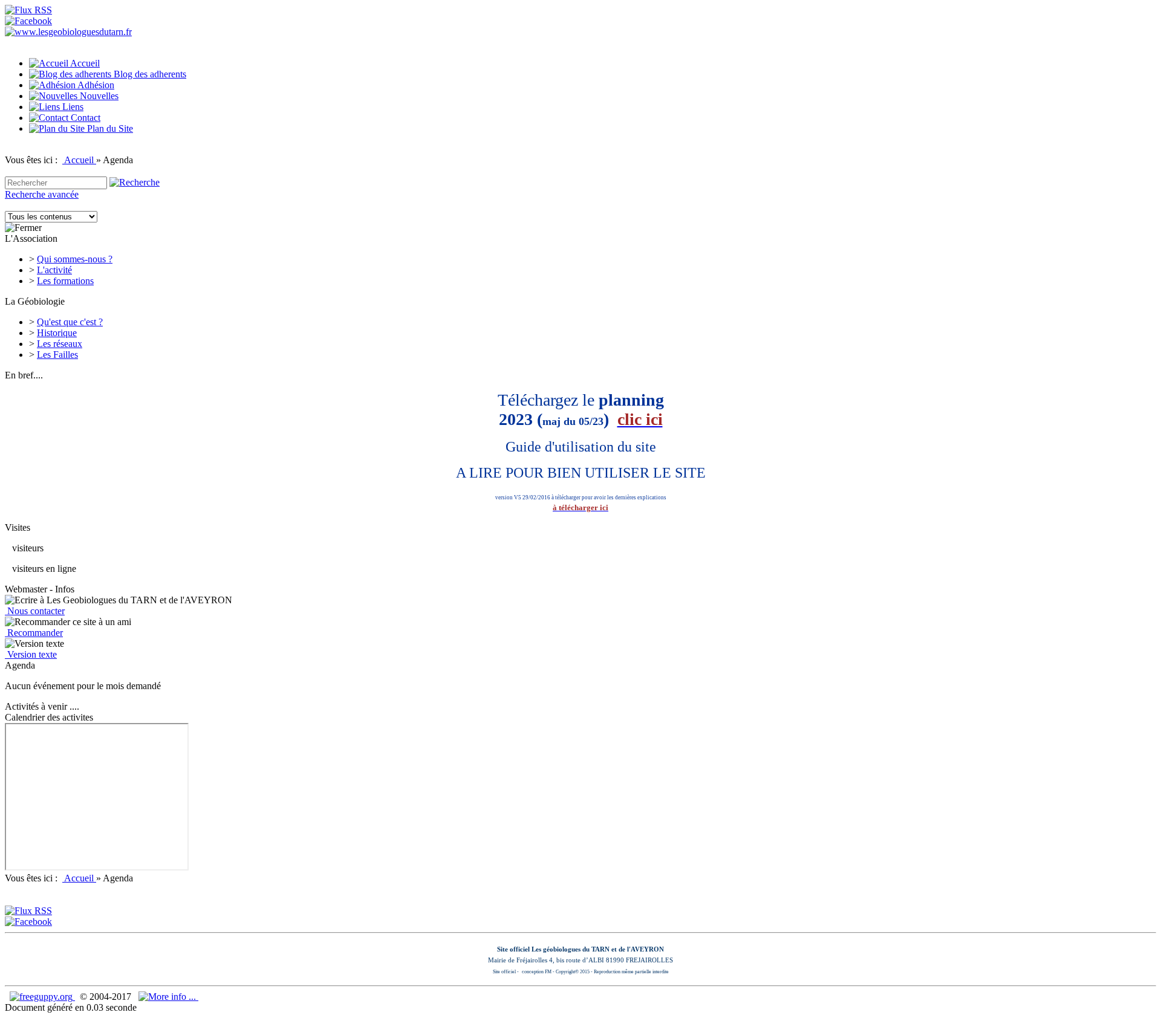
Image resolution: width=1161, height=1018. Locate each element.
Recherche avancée (42, 194)
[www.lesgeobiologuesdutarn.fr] (68, 32)
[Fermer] (23, 227)
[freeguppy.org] (42, 996)
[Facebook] (28, 21)
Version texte (31, 654)
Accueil (79, 160)
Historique (57, 333)
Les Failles (57, 354)
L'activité (54, 270)
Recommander (34, 632)
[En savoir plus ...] (168, 996)
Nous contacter (35, 611)
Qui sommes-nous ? (74, 259)
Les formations (65, 281)
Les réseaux (59, 344)
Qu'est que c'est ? (70, 322)
